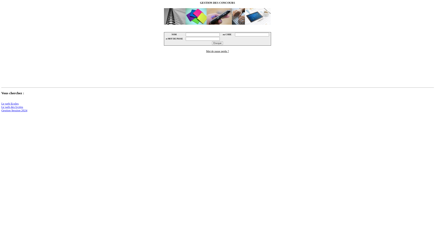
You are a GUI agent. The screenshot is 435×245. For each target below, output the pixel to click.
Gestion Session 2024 (14, 110)
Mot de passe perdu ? (217, 51)
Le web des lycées (12, 107)
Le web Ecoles (10, 103)
